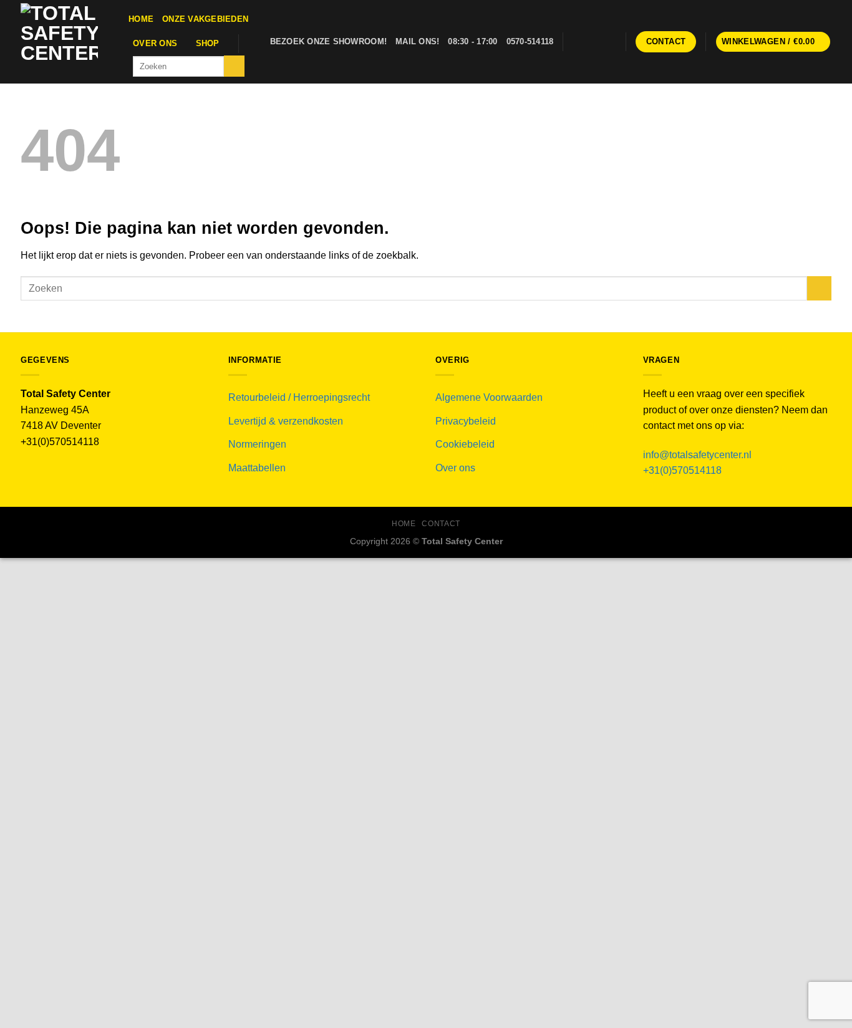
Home (140, 19)
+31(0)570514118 (682, 470)
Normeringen (257, 444)
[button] (773, 42)
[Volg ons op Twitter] (592, 41)
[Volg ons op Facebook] (576, 41)
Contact (441, 523)
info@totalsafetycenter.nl (698, 454)
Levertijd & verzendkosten (285, 421)
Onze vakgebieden (205, 19)
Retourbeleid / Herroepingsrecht (299, 397)
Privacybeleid (465, 421)
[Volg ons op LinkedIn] (609, 41)
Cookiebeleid (465, 444)
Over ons (155, 43)
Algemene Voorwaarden (489, 397)
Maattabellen (257, 468)
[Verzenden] (234, 66)
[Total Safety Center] (65, 42)
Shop (208, 43)
